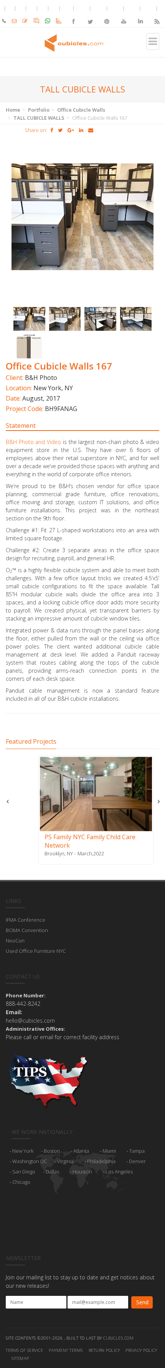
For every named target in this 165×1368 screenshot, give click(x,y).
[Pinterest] (107, 14)
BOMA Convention (27, 930)
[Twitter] (90, 14)
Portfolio (39, 109)
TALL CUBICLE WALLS (38, 117)
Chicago (21, 1181)
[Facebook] (73, 14)
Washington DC (29, 1161)
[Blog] (156, 14)
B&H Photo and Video (33, 442)
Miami (109, 1150)
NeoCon (15, 940)
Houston (82, 1171)
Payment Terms (66, 1350)
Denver (137, 1161)
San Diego (23, 1171)
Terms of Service (24, 1350)
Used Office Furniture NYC (36, 950)
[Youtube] (123, 14)
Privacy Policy (141, 1350)
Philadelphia (101, 1161)
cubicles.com (118, 1338)
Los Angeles (119, 1171)
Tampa (137, 1150)
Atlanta (81, 1150)
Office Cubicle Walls (81, 109)
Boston (52, 1150)
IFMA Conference (25, 919)
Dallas (52, 1171)
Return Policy (104, 1350)
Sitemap (20, 1358)
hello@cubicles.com (30, 1020)
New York (22, 1150)
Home (13, 109)
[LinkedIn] (140, 14)
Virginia (65, 1161)
